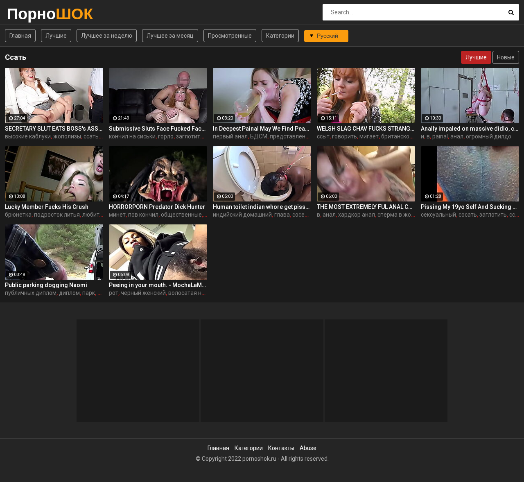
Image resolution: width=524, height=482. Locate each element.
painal (440, 136)
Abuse (308, 448)
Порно (28, 13)
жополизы (67, 136)
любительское (101, 214)
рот (113, 293)
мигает (369, 136)
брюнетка (18, 214)
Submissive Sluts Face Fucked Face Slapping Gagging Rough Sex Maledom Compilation (158, 128)
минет (117, 214)
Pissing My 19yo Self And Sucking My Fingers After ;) (470, 207)
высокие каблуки (28, 136)
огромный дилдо (488, 136)
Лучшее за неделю (106, 35)
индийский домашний (242, 214)
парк (88, 293)
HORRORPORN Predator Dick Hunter (157, 207)
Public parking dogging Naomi (46, 285)
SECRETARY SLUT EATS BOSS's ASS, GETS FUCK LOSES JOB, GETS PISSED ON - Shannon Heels (54, 128)
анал (456, 136)
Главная (20, 35)
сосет (299, 214)
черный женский (143, 293)
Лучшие (56, 35)
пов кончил (143, 214)
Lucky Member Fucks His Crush (46, 207)
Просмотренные (230, 35)
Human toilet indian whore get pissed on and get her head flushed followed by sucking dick (262, 207)
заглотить (189, 136)
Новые (506, 57)
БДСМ (258, 136)
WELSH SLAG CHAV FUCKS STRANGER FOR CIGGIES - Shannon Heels (366, 128)
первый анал (230, 136)
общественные (181, 214)
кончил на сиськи (132, 136)
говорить (344, 136)
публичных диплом (30, 293)
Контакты (281, 448)
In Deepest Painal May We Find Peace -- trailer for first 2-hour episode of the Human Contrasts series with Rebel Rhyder (262, 128)
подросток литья (57, 214)
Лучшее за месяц (170, 35)
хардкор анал (356, 214)
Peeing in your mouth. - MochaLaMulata (158, 285)
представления (291, 136)
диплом (69, 293)
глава (282, 214)
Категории (280, 35)
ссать (91, 136)
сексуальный (438, 214)
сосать (467, 214)
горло (166, 136)
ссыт (323, 136)
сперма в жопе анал (404, 214)
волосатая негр (189, 293)
